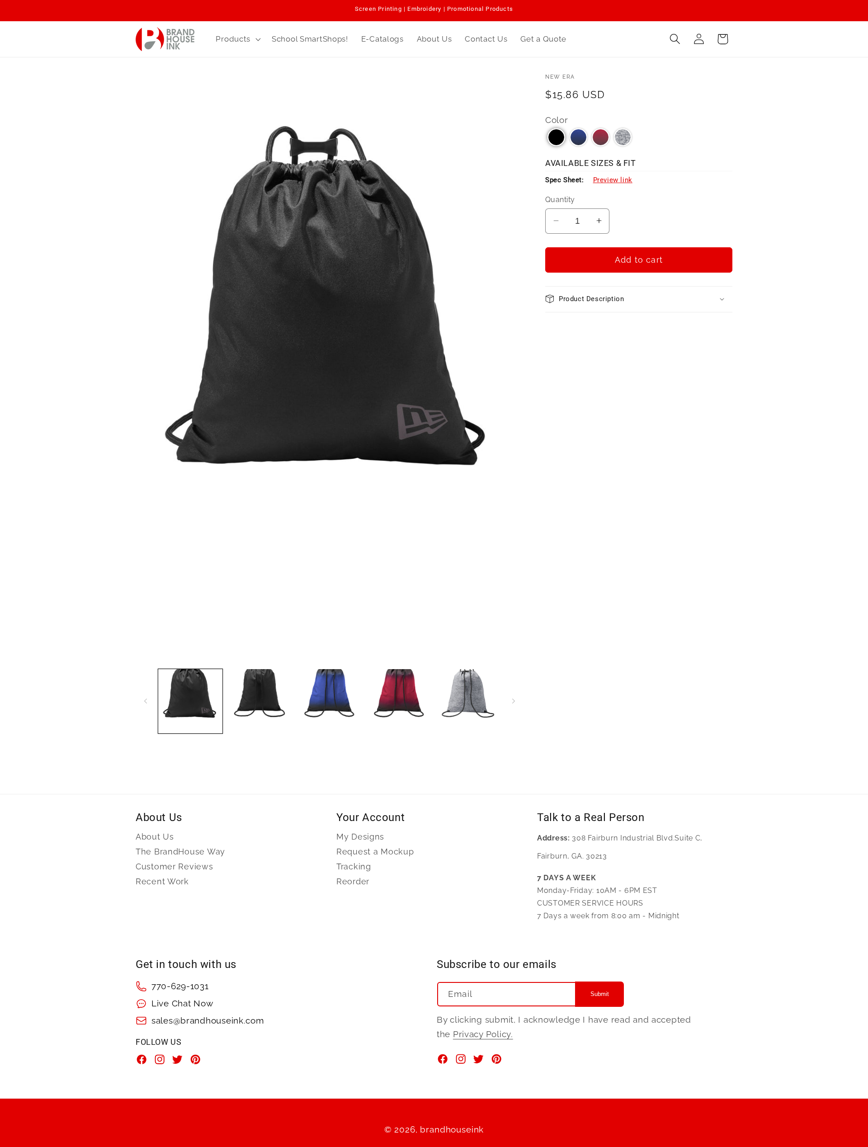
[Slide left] (146, 701)
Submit (599, 994)
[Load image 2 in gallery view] (260, 701)
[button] (237, 39)
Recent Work (162, 881)
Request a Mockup (375, 851)
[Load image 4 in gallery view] (329, 701)
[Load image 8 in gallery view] (469, 701)
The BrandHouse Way (180, 851)
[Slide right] (514, 701)
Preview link (612, 180)
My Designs (360, 836)
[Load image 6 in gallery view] (399, 701)
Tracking (353, 866)
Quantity (560, 199)
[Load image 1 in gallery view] (190, 701)
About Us (155, 836)
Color (556, 120)
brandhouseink (452, 1129)
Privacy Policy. (483, 1034)
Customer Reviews (174, 866)
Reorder (352, 881)
